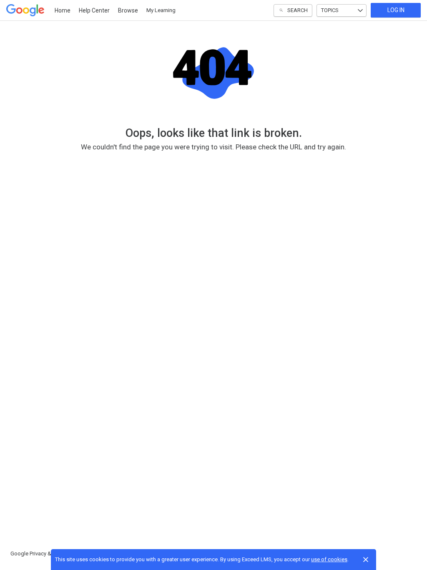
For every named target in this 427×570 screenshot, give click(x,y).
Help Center (94, 10)
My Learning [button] (161, 10)
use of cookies (329, 559)
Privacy (38, 553)
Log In (395, 10)
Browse (128, 10)
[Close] (365, 559)
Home (62, 10)
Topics (330, 10)
